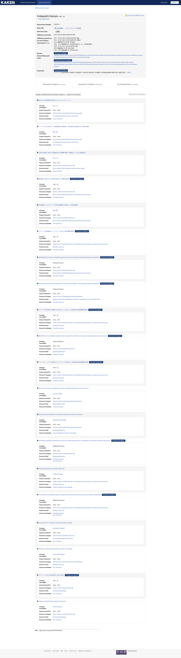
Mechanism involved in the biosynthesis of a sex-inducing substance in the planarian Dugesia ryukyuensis (69, 283)
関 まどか (55, 106)
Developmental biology (83, 57)
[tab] (54, 84)
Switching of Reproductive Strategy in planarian (52, 601)
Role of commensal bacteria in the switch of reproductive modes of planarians (61, 414)
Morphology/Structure (111, 55)
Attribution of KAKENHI (84, 651)
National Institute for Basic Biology (62, 487)
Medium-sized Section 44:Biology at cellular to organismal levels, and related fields (76, 299)
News (66, 651)
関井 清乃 (55, 132)
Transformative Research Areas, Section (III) (66, 62)
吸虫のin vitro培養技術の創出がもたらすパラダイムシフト (55, 100)
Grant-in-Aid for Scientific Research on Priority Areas (68, 562)
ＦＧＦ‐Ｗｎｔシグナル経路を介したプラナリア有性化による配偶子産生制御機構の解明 (63, 362)
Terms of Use (73, 651)
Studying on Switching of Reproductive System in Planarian (55, 549)
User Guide (55, 651)
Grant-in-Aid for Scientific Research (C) (64, 218)
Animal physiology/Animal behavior (121, 64)
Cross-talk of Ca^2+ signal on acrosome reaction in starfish (55, 523)
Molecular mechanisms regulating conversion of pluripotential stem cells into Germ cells (63, 388)
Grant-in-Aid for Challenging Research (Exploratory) (67, 296)
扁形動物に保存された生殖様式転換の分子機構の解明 (54, 179)
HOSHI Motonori (57, 607)
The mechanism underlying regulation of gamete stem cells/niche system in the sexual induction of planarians (70, 494)
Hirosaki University (58, 197)
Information (47, 651)
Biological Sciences (59, 55)
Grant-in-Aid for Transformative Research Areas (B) (67, 113)
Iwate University (57, 119)
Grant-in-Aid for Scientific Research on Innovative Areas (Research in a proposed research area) (80, 244)
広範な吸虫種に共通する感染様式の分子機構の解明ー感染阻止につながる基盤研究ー (62, 152)
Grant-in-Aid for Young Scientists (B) (63, 588)
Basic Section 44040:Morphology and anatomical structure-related (85, 55)
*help (142, 15)
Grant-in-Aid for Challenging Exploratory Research (67, 401)
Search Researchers (44, 2)
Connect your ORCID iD (134, 15)
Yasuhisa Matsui (57, 394)
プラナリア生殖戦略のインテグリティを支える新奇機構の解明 (56, 231)
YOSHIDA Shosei (58, 474)
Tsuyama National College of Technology (64, 433)
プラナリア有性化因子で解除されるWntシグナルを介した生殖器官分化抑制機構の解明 (63, 310)
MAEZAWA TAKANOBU (59, 420)
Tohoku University (58, 407)
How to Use (164, 2)
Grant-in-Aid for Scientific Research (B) (64, 165)
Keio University (57, 145)
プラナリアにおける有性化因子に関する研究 (51, 575)
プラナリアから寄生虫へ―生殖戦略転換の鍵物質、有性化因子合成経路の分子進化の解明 (64, 126)
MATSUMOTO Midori (59, 528)
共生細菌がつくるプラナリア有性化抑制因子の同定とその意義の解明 (58, 205)
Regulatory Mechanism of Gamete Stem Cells (52, 468)
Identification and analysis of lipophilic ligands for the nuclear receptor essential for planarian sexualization (69, 257)
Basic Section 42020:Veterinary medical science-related (109, 62)
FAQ (61, 651)
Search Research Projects (27, 2)
